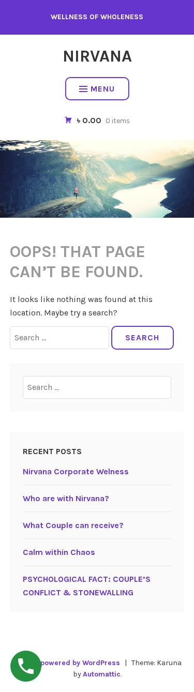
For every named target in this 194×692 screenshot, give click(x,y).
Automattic (102, 674)
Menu (103, 89)
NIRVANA (97, 56)
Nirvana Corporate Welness (76, 471)
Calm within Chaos (59, 552)
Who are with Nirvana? (66, 498)
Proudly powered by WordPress (66, 662)
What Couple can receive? (73, 525)
